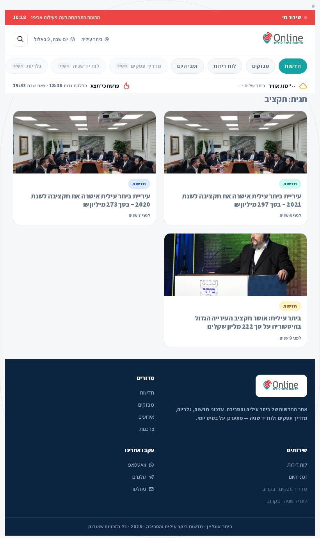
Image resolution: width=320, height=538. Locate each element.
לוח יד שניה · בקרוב (287, 500)
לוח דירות (225, 65)
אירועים (146, 416)
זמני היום (187, 65)
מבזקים (260, 65)
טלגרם (139, 476)
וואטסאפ (137, 464)
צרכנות (146, 428)
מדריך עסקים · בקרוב (284, 488)
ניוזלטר (138, 488)
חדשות (293, 65)
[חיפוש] (20, 39)
